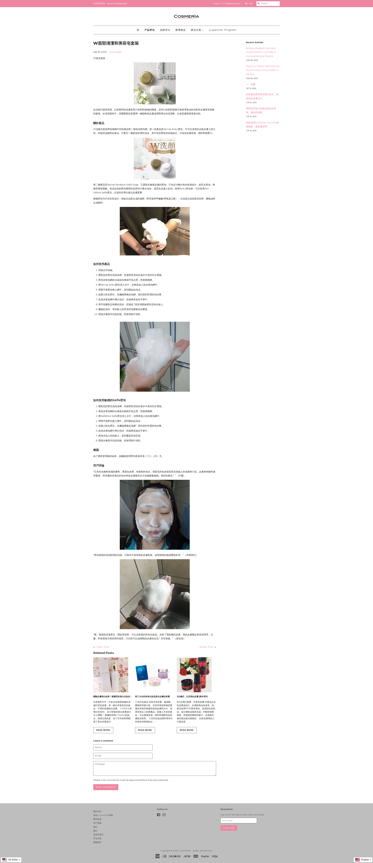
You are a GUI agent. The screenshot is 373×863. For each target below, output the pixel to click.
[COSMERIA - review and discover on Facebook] (158, 815)
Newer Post (206, 647)
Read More (103, 730)
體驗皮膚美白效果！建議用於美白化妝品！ (112, 696)
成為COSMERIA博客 (103, 815)
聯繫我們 (97, 842)
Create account (233, 3)
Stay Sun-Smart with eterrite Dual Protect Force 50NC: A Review (263, 70)
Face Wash (115, 52)
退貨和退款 (98, 834)
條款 (95, 830)
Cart (251, 3)
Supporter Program (222, 30)
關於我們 (97, 811)
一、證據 (250, 84)
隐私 (95, 827)
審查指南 (97, 819)
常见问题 (97, 838)
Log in (216, 3)
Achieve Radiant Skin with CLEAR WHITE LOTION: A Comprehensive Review (261, 52)
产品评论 (150, 30)
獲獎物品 (180, 30)
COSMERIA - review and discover (195, 850)
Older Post (102, 647)
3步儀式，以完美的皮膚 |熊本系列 (192, 696)
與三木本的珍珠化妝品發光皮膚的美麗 (152, 696)
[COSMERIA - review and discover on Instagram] (164, 815)
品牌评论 (165, 30)
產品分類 (196, 30)
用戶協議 (97, 823)
